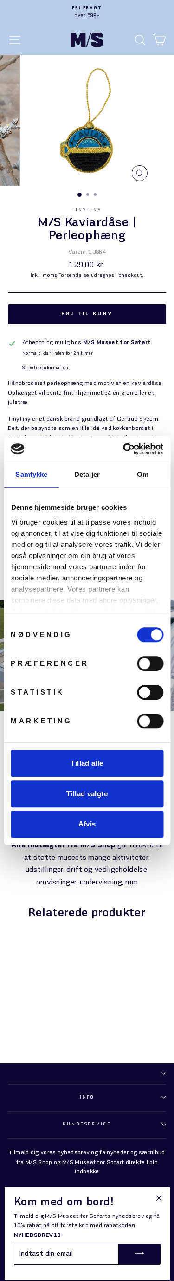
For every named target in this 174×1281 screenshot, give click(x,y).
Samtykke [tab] (31, 474)
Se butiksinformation (45, 368)
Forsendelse (74, 275)
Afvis (87, 824)
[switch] (150, 663)
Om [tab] (142, 474)
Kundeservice (87, 1124)
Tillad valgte (87, 794)
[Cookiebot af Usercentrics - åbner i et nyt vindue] (123, 449)
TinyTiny (87, 210)
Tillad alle (87, 763)
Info (87, 1097)
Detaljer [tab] (87, 474)
